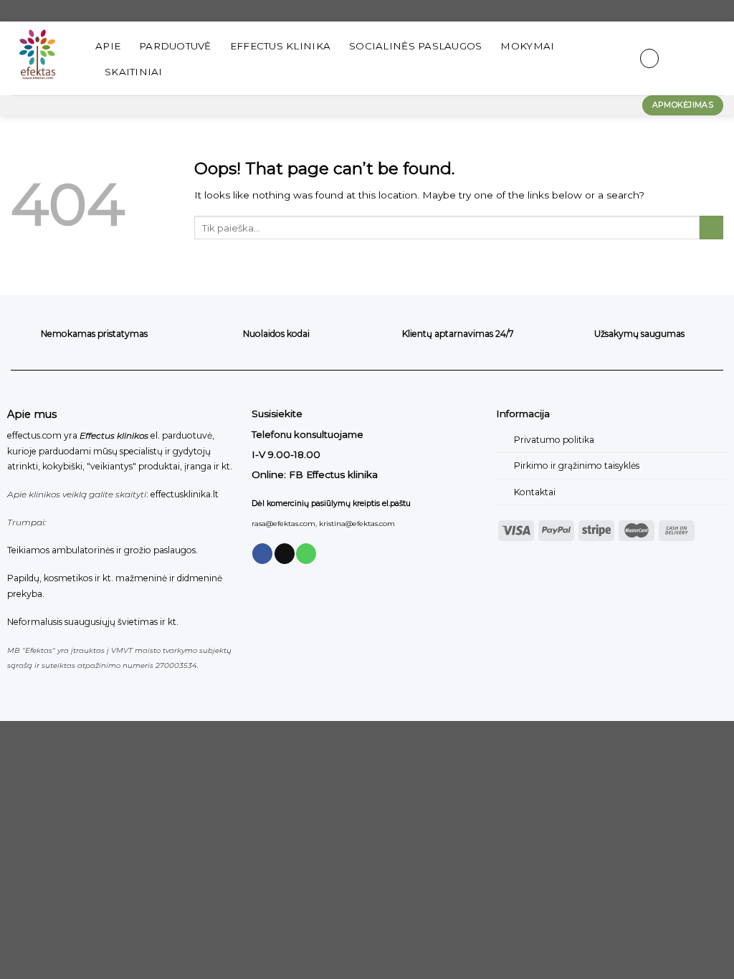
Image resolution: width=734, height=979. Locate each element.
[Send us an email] (285, 553)
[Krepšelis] (716, 59)
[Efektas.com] (42, 58)
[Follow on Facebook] (262, 553)
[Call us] (306, 553)
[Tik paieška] (614, 58)
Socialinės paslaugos (415, 46)
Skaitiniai (134, 71)
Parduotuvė (175, 46)
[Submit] (711, 227)
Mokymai (527, 46)
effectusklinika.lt (185, 494)
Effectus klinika (280, 46)
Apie (107, 46)
